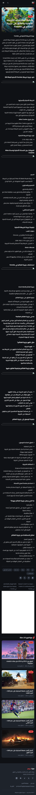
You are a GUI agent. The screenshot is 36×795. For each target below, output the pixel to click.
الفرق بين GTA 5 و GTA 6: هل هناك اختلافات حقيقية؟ (19, 662)
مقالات (30, 16)
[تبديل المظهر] (8, 2)
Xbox (23, 570)
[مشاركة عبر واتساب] (32, 578)
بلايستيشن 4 (30, 573)
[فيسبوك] (20, 778)
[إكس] (28, 778)
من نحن (32, 783)
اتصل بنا (12, 786)
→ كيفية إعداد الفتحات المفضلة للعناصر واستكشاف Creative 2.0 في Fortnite (26, 586)
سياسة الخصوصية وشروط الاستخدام (25, 786)
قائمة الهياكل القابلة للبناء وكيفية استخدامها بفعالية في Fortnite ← (9, 586)
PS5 (28, 570)
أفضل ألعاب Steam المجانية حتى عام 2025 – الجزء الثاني (19, 721)
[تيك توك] (24, 778)
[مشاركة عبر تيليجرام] (28, 578)
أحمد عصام (30, 30)
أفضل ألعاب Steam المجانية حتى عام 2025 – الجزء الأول (19, 751)
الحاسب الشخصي (7, 570)
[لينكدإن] (16, 778)
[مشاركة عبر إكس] (24, 578)
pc (32, 570)
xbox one (16, 570)
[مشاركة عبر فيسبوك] (20, 578)
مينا (30, 768)
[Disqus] (18, 612)
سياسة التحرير (25, 783)
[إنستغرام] (32, 778)
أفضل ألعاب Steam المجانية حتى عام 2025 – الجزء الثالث (19, 692)
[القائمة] (3, 3)
